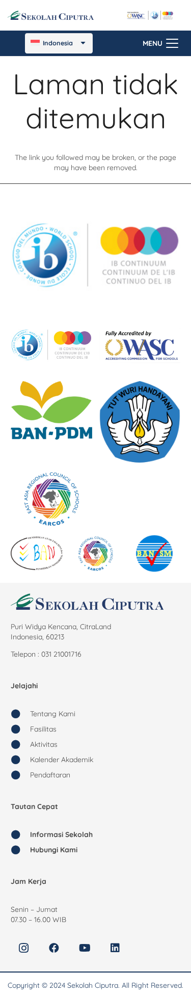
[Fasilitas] (20, 729)
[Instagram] (23, 948)
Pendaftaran (50, 774)
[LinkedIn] (115, 948)
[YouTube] (84, 948)
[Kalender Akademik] (20, 759)
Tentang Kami (52, 713)
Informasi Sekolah (61, 834)
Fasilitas (43, 729)
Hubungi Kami (53, 849)
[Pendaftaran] (20, 774)
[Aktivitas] (20, 744)
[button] (160, 43)
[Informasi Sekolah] (20, 834)
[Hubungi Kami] (20, 849)
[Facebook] (54, 948)
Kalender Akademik (61, 759)
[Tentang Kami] (20, 713)
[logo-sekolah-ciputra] (50, 15)
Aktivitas (44, 744)
